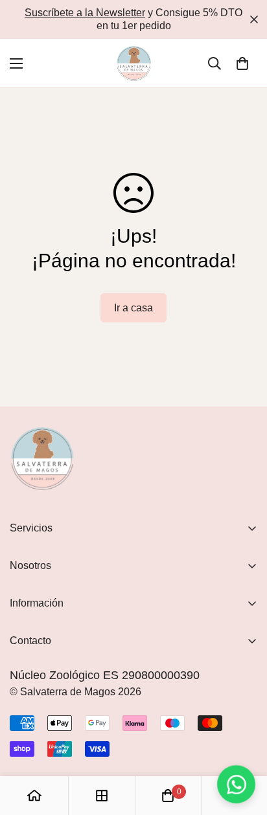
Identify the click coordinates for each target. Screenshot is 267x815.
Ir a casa (133, 307)
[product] (34, 795)
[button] (242, 63)
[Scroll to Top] (244, 746)
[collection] (101, 795)
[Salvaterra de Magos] (134, 63)
